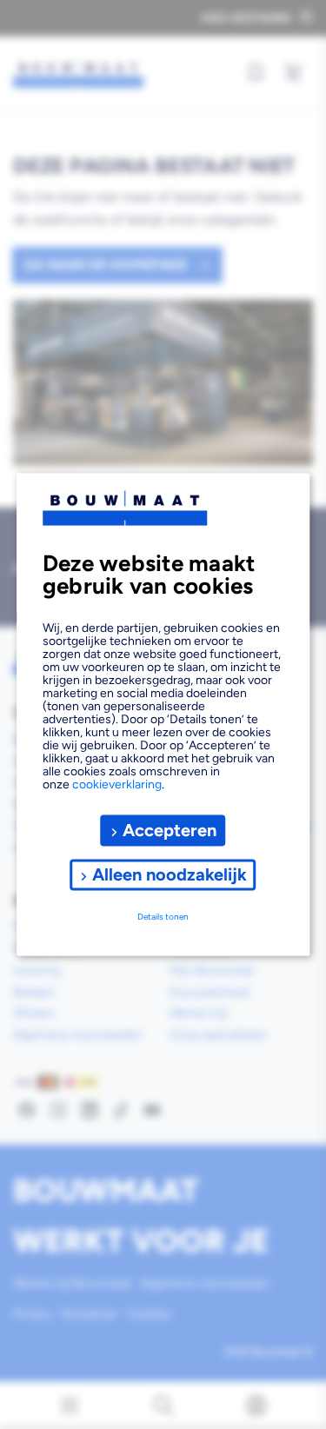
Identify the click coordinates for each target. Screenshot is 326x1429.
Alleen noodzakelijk (169, 874)
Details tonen (163, 916)
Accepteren (169, 830)
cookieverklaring (117, 783)
